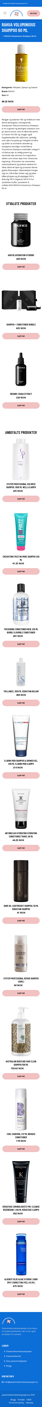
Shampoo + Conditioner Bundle (21, 324)
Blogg (8, 1366)
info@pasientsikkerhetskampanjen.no (15, 3)
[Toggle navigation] (5, 13)
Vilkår (29, 1399)
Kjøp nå (21, 109)
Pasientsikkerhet (13, 1356)
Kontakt (21, 1399)
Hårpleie (16, 87)
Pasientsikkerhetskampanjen (19, 1351)
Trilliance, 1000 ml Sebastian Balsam (21, 691)
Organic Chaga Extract (21, 393)
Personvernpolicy (16, 1402)
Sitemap (29, 1402)
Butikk (33, 13)
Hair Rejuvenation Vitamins (21, 255)
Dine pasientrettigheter (16, 1361)
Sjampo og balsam (29, 87)
